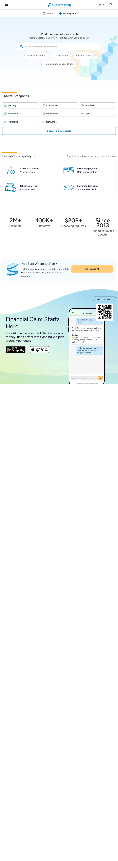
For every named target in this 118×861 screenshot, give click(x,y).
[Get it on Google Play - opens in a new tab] (15, 350)
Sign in (100, 4)
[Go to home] (59, 4)
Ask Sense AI (92, 269)
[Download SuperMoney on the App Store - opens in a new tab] (39, 350)
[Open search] (111, 4)
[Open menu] (6, 4)
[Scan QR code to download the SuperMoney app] (104, 313)
